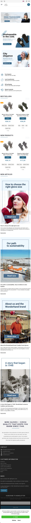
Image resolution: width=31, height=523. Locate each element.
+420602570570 (6, 451)
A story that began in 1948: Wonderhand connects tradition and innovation (15, 486)
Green (23, 125)
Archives (4, 490)
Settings (14, 520)
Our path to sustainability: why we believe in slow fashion (14, 481)
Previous (26, 98)
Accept (16, 516)
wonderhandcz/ (6, 454)
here (18, 513)
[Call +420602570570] (4, 1)
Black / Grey (4, 125)
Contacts (3, 461)
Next (28, 98)
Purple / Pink (7, 128)
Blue (19, 125)
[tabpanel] (8, 116)
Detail (8, 118)
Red (26, 125)
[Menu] (2, 4)
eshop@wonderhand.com (9, 449)
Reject (19, 520)
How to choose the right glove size (9, 478)
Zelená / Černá (11, 125)
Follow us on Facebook (8, 453)
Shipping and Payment (6, 465)
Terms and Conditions (6, 466)
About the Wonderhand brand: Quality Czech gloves (13, 483)
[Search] (26, 1)
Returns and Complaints (6, 468)
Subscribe (15, 507)
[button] (3, 17)
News (2, 471)
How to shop (3, 463)
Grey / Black (23, 167)
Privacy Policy (4, 470)
